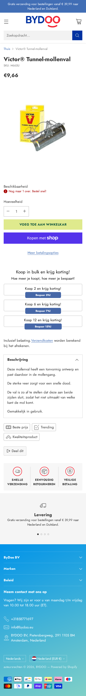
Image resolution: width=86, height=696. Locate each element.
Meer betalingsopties (43, 252)
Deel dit (17, 450)
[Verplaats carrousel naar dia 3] (45, 534)
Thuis (7, 49)
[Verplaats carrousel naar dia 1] (38, 534)
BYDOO (41, 667)
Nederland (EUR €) (49, 658)
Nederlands (13, 658)
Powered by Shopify (64, 667)
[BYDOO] (43, 22)
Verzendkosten (42, 340)
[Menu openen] (6, 21)
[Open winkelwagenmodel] (78, 21)
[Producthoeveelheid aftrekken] (8, 211)
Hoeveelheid (13, 201)
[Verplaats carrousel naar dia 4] (48, 534)
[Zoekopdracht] (77, 35)
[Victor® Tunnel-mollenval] (43, 128)
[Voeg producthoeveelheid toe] (24, 211)
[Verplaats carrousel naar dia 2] (41, 534)
